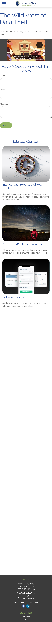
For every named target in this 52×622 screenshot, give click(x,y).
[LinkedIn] (28, 606)
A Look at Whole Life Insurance (23, 244)
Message (4, 104)
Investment (26, 619)
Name (2, 75)
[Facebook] (23, 606)
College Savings (13, 297)
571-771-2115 (29, 586)
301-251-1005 (28, 584)
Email (2, 90)
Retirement (26, 617)
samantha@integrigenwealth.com (26, 602)
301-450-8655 (29, 589)
